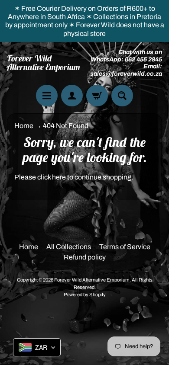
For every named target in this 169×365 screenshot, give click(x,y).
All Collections (68, 246)
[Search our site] (122, 95)
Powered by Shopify (85, 294)
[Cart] (97, 95)
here (59, 177)
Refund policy (85, 257)
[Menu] (47, 95)
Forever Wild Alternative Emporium (43, 62)
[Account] (72, 95)
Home (23, 125)
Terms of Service (124, 246)
